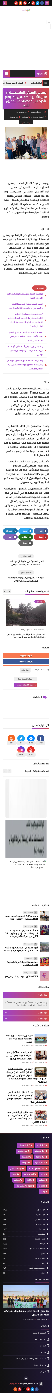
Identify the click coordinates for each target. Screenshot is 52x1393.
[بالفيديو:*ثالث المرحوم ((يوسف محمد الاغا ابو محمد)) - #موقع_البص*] (44, 916)
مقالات (17, 1180)
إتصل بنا (43, 1346)
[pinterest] (25, 3)
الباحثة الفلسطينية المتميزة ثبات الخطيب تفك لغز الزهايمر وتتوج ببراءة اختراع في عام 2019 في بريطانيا (21, 933)
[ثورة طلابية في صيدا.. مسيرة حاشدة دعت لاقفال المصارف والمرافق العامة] (44, 947)
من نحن (43, 1371)
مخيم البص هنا (40, 1365)
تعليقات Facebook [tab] (26, 661)
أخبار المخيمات (24, 1145)
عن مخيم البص (40, 1339)
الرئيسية (40, 73)
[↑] (26, 1378)
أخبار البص (41, 1145)
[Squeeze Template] (41, 1384)
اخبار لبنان (25, 117)
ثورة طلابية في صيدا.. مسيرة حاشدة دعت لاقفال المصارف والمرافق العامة (21, 949)
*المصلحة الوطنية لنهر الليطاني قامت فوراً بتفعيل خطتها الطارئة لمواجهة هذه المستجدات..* (26, 636)
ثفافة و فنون (29, 1174)
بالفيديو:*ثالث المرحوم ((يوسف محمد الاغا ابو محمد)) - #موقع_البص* (21, 917)
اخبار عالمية (40, 1157)
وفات (43, 1191)
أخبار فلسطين (40, 1151)
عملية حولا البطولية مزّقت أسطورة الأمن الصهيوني (22, 963)
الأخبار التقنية (40, 1162)
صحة (43, 1263)
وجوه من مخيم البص (24, 1186)
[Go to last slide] (9, 591)
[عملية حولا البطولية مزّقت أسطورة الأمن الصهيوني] (44, 961)
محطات (42, 1180)
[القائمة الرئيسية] (6, 73)
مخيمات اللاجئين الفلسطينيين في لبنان (31, 1358)
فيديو (14, 1174)
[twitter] (37, 3)
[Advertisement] (26, 40)
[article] (26, 560)
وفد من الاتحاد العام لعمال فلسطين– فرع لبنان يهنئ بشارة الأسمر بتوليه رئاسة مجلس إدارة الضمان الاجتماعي (25, 364)
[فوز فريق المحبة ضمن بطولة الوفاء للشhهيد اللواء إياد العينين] (41, 1038)
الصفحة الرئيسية (38, 117)
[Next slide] (5, 591)
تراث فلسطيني (15, 1168)
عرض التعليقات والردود (25, 684)
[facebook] (42, 3)
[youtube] (33, 3)
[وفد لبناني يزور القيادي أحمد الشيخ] (41, 1115)
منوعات (42, 1186)
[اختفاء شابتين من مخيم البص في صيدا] (44, 976)
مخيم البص (13, 1383)
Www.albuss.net (42, 1319)
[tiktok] (29, 3)
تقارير (43, 1174)
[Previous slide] (9, 771)
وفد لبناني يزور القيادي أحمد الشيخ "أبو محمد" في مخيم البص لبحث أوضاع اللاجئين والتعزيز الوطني (25, 350)
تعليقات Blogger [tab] (26, 655)
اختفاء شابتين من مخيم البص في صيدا (20, 976)
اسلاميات (25, 1157)
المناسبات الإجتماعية (37, 1168)
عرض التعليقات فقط (25, 678)
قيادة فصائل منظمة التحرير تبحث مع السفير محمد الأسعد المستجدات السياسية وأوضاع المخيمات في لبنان (26, 336)
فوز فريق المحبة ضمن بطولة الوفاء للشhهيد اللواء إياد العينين (25, 296)
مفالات (29, 1180)
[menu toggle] (47, 3)
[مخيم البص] (26, 10)
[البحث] (5, 3)
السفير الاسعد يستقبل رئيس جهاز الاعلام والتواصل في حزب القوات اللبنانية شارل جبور (26, 306)
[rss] (20, 3)
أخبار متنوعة (14, 117)
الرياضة (25, 1162)
